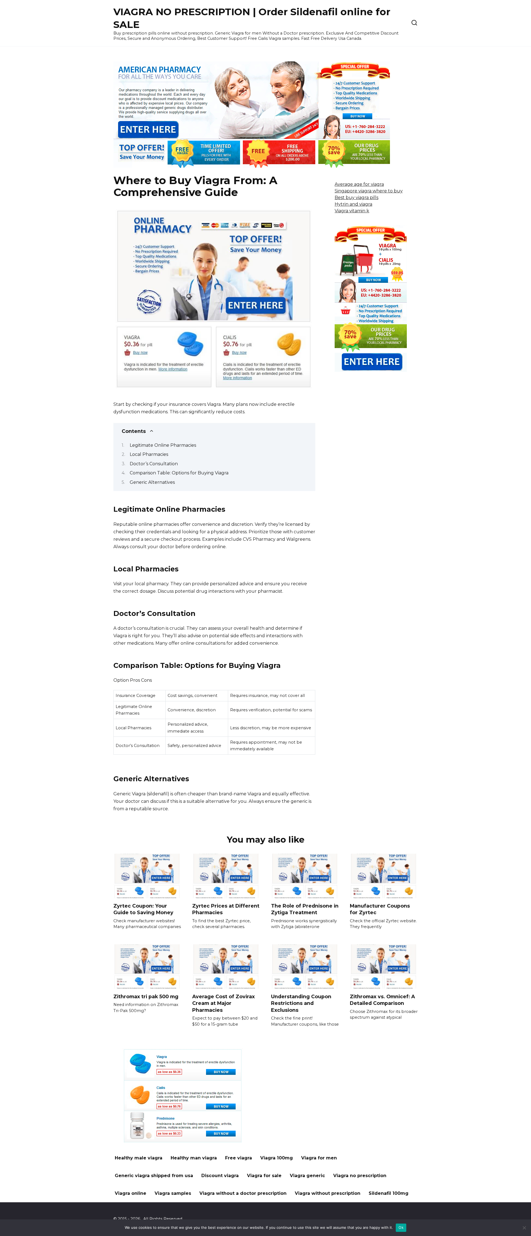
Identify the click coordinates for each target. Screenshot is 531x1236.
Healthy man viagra (194, 1158)
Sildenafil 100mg (388, 1193)
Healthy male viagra (138, 1158)
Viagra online (130, 1193)
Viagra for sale (264, 1175)
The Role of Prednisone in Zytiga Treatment (305, 909)
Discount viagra (220, 1175)
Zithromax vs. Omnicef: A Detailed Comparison (382, 999)
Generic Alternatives (152, 482)
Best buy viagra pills (356, 197)
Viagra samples (173, 1193)
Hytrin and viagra (353, 204)
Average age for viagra (359, 184)
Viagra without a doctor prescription (243, 1193)
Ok (401, 1227)
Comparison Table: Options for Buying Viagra (179, 472)
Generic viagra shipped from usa (154, 1175)
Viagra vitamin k (352, 210)
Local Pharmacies (149, 454)
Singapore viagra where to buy (369, 191)
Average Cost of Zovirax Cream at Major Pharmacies (223, 1003)
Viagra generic (307, 1175)
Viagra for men (319, 1158)
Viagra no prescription (359, 1175)
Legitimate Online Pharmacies (163, 445)
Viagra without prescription (327, 1193)
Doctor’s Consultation (154, 463)
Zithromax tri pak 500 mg (145, 996)
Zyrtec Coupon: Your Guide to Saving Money (143, 909)
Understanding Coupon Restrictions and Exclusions (301, 1003)
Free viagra (238, 1158)
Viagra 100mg (276, 1158)
